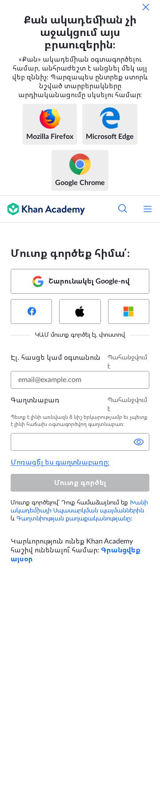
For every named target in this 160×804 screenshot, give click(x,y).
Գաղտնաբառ (35, 400)
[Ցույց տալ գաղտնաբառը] (139, 442)
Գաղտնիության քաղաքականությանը (73, 519)
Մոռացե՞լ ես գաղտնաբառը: (60, 462)
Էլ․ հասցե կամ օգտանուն (55, 357)
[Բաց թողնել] (146, 7)
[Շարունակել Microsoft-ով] (128, 311)
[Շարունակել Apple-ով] (79, 311)
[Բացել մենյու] (147, 209)
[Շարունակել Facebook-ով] (31, 311)
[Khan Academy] (42, 209)
